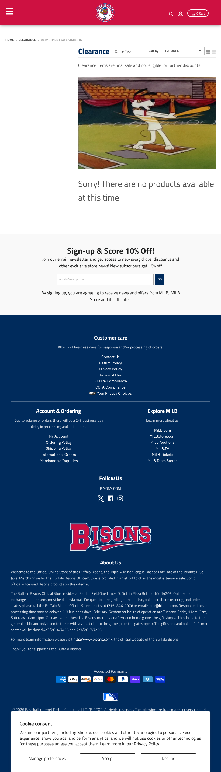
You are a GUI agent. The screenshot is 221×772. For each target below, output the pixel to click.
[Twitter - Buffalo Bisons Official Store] (101, 498)
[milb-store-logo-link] (110, 699)
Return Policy (110, 363)
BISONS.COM (110, 488)
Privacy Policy (146, 743)
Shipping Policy (59, 448)
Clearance (27, 40)
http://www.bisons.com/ (92, 639)
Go (160, 279)
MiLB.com (162, 430)
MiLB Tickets (162, 454)
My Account (58, 436)
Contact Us (110, 356)
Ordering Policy (59, 442)
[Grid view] (208, 50)
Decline (168, 758)
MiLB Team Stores (162, 460)
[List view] (214, 50)
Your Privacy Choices (114, 393)
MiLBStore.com (162, 436)
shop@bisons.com (162, 605)
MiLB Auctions (162, 442)
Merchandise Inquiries (59, 460)
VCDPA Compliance (110, 381)
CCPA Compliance (110, 387)
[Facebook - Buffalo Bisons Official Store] (110, 498)
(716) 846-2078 (120, 605)
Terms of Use (110, 375)
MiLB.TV (162, 448)
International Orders (58, 454)
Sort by (153, 51)
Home (9, 40)
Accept (108, 758)
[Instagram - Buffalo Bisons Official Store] (120, 498)
